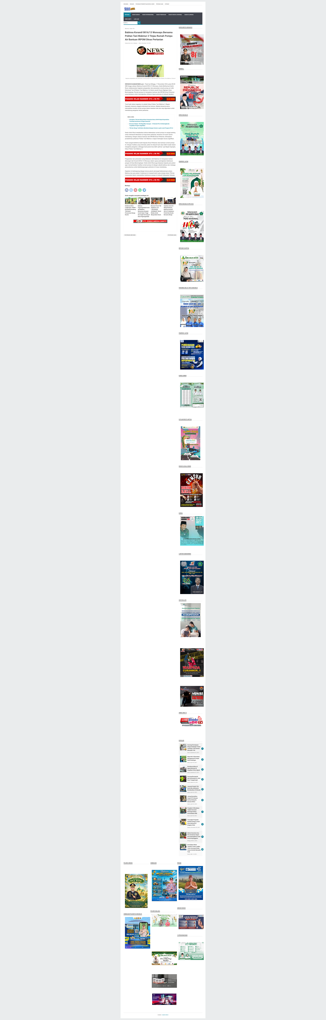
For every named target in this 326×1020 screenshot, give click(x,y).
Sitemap (167, 4)
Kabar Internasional (148, 14)
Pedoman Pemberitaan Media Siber (145, 4)
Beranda (126, 4)
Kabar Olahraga (188, 14)
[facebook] (126, 190)
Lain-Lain (136, 19)
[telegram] (144, 190)
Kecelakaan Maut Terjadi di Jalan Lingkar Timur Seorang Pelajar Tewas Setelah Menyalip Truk (194, 848)
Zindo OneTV (128, 19)
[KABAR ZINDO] (130, 9)
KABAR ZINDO (165, 1015)
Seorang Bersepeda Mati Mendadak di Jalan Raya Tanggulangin (193, 778)
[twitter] (131, 190)
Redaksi (132, 4)
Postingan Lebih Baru (130, 235)
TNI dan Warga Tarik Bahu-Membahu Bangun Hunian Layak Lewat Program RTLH (151, 128)
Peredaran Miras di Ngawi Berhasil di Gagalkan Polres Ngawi (193, 768)
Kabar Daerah (136, 14)
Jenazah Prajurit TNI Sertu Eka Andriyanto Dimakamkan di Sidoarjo (194, 788)
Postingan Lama (172, 235)
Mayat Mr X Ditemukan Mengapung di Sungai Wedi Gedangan (193, 758)
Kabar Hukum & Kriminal (175, 14)
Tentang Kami (159, 4)
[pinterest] (135, 190)
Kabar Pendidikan (161, 14)
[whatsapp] (140, 190)
